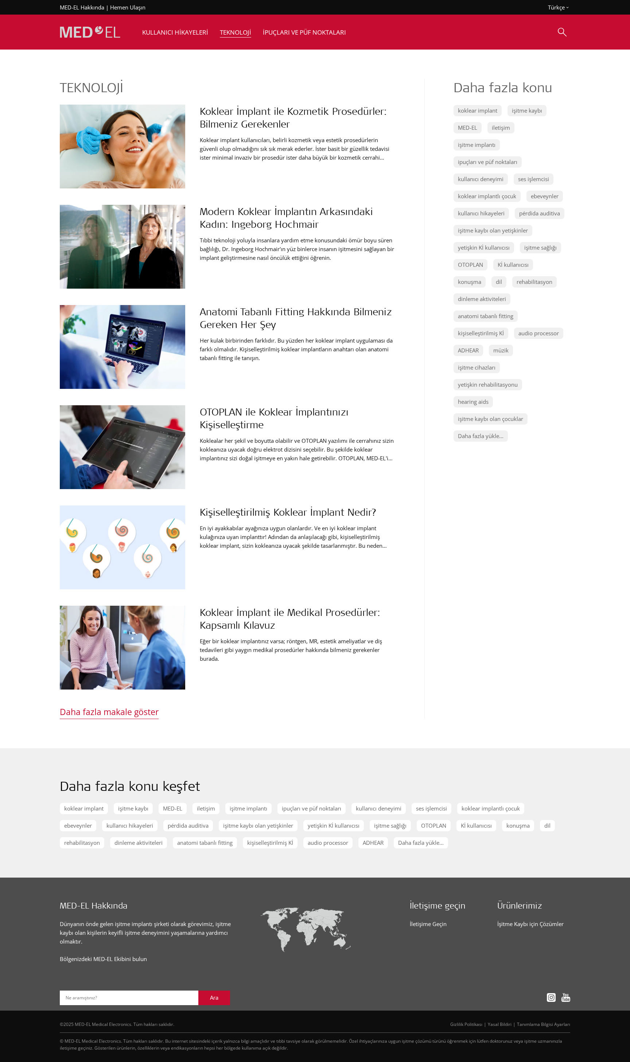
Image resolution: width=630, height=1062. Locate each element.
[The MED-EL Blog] (90, 32)
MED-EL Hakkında (82, 7)
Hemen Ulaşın (127, 7)
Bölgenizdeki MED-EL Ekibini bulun (103, 959)
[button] (478, 110)
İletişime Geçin (428, 924)
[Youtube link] (565, 997)
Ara (214, 997)
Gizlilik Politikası (466, 1024)
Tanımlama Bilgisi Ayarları (543, 1024)
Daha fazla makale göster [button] (109, 711)
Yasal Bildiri (500, 1024)
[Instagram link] (551, 997)
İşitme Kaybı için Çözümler (530, 924)
